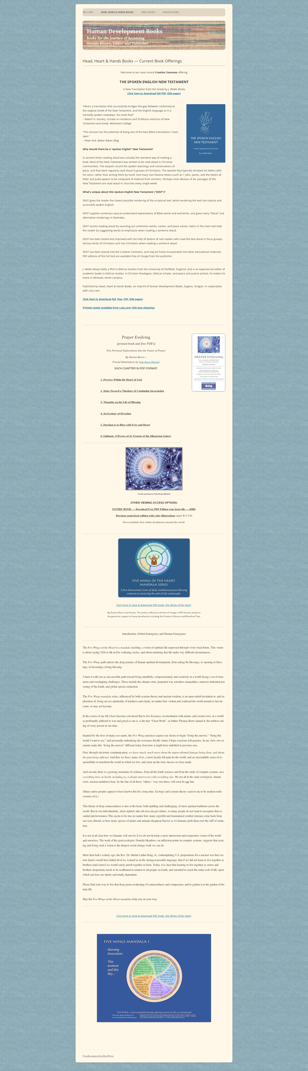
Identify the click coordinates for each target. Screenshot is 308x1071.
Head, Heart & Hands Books (117, 12)
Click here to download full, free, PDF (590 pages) (113, 299)
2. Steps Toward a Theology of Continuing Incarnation (132, 390)
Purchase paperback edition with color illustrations (145, 515)
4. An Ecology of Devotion (116, 413)
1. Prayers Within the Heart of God (121, 379)
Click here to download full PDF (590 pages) (154, 93)
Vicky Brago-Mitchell (149, 362)
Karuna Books (171, 12)
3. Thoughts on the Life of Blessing (121, 402)
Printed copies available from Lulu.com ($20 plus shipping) (119, 307)
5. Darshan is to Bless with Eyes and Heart (125, 424)
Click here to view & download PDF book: (153, 605)
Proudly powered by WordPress (98, 1055)
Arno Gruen (148, 12)
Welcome (88, 12)
